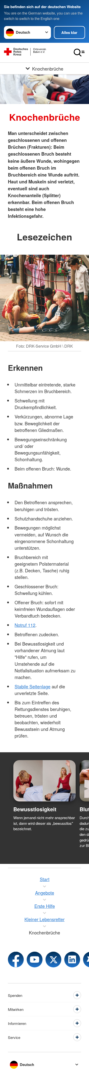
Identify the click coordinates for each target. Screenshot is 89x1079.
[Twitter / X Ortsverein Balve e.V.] (53, 959)
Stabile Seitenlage (32, 686)
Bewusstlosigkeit (34, 809)
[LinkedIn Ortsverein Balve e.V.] (72, 959)
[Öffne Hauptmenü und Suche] (79, 53)
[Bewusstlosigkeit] (44, 780)
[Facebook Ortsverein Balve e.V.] (16, 959)
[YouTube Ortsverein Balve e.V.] (35, 959)
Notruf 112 (25, 625)
